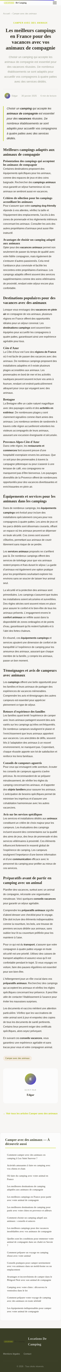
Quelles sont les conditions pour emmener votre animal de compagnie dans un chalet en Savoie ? (30, 1242)
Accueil (6, 13)
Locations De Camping (37, 1341)
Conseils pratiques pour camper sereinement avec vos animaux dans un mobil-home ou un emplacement (29, 1266)
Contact (27, 1354)
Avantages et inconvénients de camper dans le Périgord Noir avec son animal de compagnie (29, 1278)
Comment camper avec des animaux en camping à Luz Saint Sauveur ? (26, 1156)
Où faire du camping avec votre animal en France (27, 1177)
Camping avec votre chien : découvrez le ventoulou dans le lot (27, 1289)
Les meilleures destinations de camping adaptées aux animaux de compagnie (26, 1188)
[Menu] (55, 2)
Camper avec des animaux (25, 13)
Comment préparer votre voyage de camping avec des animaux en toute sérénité (29, 1299)
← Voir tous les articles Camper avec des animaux (30, 1113)
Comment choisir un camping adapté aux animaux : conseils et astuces (27, 1219)
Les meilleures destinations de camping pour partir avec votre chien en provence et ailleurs (29, 1209)
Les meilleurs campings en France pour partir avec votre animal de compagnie (29, 1198)
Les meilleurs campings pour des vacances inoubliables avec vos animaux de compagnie (29, 1230)
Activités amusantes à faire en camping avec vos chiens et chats (28, 1167)
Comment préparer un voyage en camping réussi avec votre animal (27, 1254)
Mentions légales (11, 1354)
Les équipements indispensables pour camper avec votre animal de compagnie (29, 1310)
